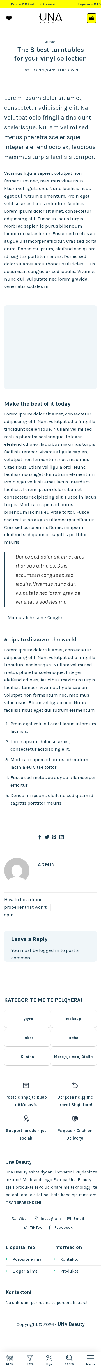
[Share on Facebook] (39, 837)
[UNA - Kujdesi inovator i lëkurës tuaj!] (50, 18)
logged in (49, 950)
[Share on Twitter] (47, 837)
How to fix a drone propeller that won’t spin (25, 907)
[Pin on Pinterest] (54, 837)
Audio (50, 42)
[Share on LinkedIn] (61, 837)
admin (72, 70)
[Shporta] (92, 18)
